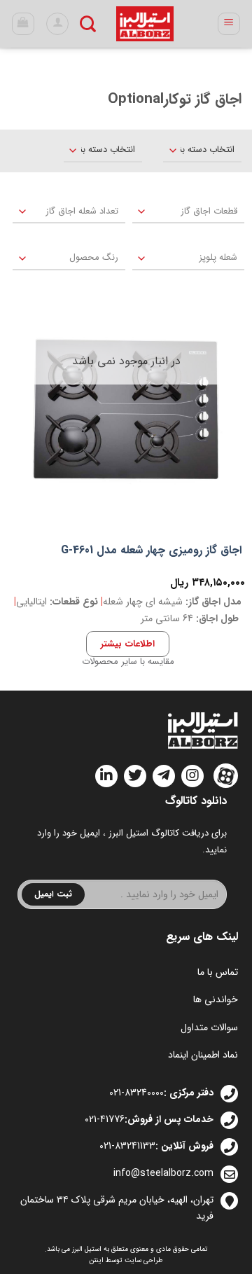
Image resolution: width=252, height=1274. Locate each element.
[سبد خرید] (23, 24)
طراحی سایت (144, 1260)
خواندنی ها (215, 999)
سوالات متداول (209, 1027)
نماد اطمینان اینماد (203, 1054)
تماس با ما (217, 972)
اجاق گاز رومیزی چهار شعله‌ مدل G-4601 (151, 550)
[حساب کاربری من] (57, 24)
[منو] (229, 24)
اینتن (96, 1260)
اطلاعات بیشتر (127, 644)
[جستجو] (88, 24)
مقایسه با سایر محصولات (128, 662)
